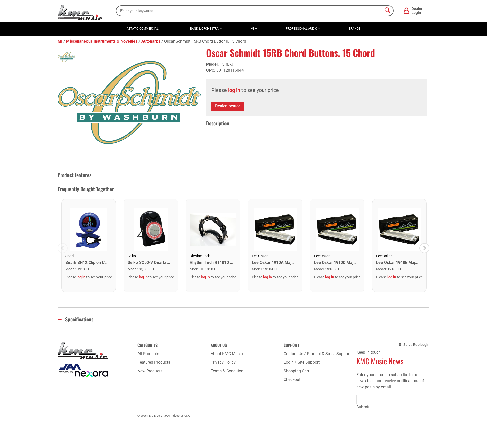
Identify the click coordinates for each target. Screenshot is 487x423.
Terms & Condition (227, 371)
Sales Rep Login (416, 345)
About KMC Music (227, 353)
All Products (148, 353)
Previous (63, 248)
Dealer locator (227, 106)
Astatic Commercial (142, 28)
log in (234, 90)
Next (424, 248)
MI (252, 28)
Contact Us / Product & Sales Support (317, 353)
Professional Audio (301, 28)
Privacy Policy (223, 362)
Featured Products (153, 362)
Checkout (292, 379)
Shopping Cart (296, 371)
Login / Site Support (302, 362)
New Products (149, 371)
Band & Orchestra (204, 28)
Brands (354, 28)
